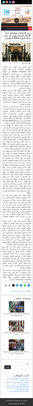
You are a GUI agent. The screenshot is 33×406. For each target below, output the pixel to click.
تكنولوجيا (27, 41)
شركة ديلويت (21, 291)
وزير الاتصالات (14, 291)
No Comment (12, 41)
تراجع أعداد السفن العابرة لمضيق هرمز (19, 391)
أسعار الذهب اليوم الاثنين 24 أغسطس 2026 (17, 386)
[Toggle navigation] (28, 2)
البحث (27, 364)
